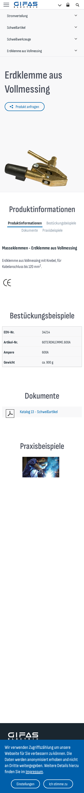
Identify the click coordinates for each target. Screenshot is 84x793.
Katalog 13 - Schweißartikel (39, 411)
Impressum (34, 772)
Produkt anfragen (27, 107)
